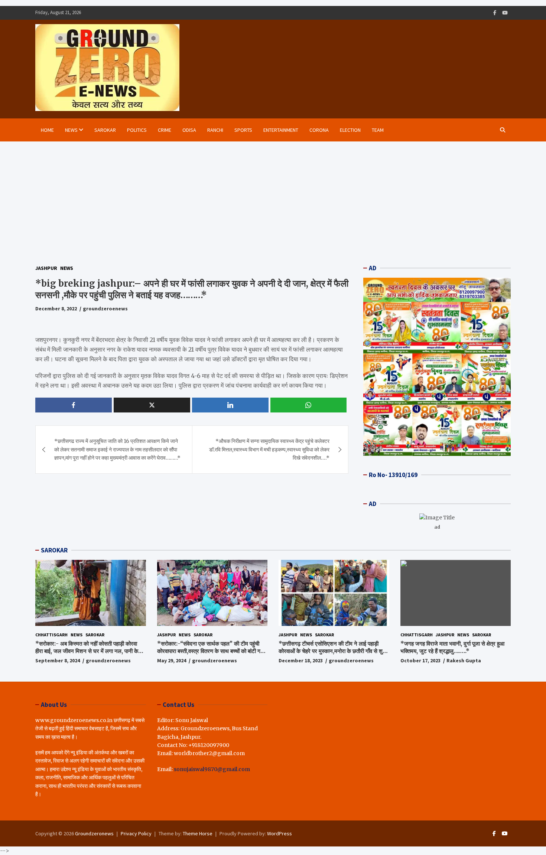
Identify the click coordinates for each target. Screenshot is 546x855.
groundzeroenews (105, 309)
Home (47, 130)
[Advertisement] (273, 197)
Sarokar (105, 130)
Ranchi (215, 130)
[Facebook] (494, 13)
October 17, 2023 (420, 660)
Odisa (189, 130)
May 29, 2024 (171, 660)
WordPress (279, 833)
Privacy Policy (136, 833)
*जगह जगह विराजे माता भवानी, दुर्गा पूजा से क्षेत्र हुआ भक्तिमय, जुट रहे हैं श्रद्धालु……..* (452, 647)
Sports (243, 130)
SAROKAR (54, 550)
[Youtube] (505, 13)
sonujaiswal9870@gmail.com (212, 769)
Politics (137, 130)
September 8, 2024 (57, 660)
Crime (164, 130)
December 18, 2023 (301, 660)
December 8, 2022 (56, 309)
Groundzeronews (94, 833)
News (71, 130)
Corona (319, 130)
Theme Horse (197, 833)
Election (350, 130)
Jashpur (46, 268)
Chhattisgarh (51, 634)
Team (378, 130)
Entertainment (280, 130)
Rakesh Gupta (463, 660)
